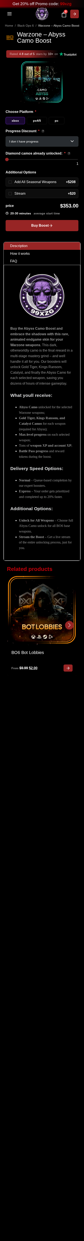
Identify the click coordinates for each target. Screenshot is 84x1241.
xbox (15, 120)
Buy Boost (40, 225)
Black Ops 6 (25, 25)
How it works (20, 253)
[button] (69, 625)
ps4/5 (37, 120)
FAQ (13, 261)
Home (9, 25)
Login (74, 14)
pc (56, 120)
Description (19, 246)
